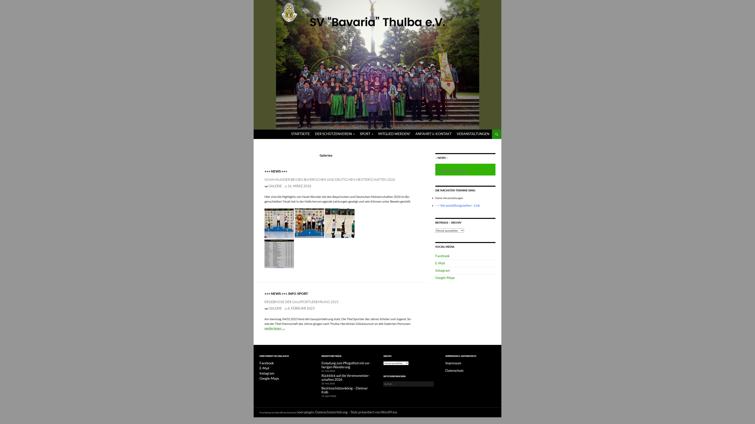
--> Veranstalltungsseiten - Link (457, 205)
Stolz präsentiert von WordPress (374, 412)
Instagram (442, 270)
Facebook (442, 256)
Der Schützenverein (333, 133)
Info (292, 294)
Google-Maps (445, 278)
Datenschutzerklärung (331, 412)
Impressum (453, 363)
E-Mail (440, 263)
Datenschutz (454, 370)
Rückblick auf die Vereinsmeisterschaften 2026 (345, 378)
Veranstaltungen (473, 133)
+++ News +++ (275, 171)
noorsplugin (305, 412)
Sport (365, 133)
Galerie (275, 186)
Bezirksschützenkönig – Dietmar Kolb (344, 390)
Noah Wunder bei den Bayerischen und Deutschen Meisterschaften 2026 (329, 179)
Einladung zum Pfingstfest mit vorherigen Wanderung (346, 365)
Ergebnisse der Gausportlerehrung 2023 (301, 302)
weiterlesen (274, 328)
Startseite (300, 133)
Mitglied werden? (394, 133)
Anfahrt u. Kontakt (433, 133)
